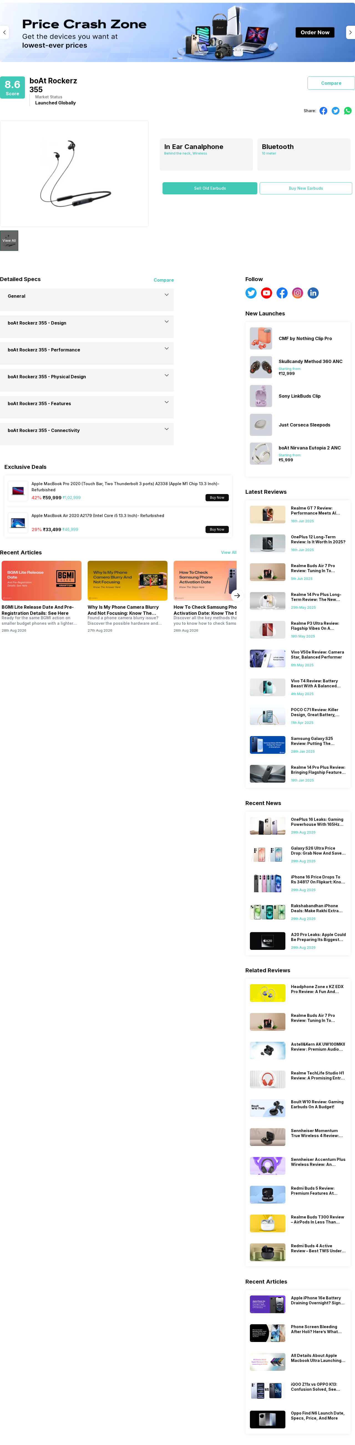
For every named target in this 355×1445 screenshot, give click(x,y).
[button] (210, 188)
